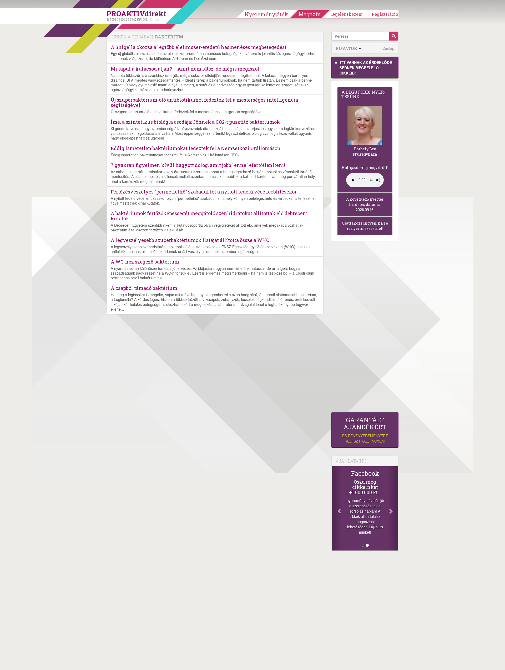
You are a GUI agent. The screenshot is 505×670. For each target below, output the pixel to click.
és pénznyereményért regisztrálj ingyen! (365, 430)
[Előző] (337, 508)
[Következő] (393, 508)
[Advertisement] (364, 328)
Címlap (388, 48)
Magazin (310, 14)
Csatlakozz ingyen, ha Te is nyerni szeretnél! (365, 226)
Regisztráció (385, 14)
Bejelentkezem (347, 14)
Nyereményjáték (266, 14)
